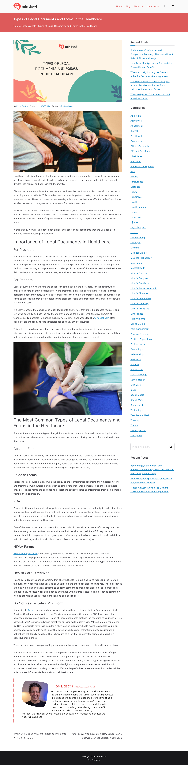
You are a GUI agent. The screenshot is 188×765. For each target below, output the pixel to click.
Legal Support (138, 227)
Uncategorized (138, 430)
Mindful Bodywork (140, 278)
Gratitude (135, 186)
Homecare (135, 217)
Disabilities (136, 156)
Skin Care (135, 384)
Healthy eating (138, 207)
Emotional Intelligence (142, 166)
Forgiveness (136, 181)
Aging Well (136, 120)
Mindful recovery (139, 303)
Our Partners (94, 760)
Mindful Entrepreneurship (143, 288)
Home (119, 6)
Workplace (136, 435)
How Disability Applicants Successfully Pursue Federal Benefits (151, 65)
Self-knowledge (138, 374)
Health (133, 202)
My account (153, 6)
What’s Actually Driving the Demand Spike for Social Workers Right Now (149, 74)
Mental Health (137, 268)
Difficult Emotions (140, 151)
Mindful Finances (139, 293)
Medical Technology (141, 257)
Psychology (136, 349)
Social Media (137, 394)
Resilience (135, 359)
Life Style (135, 242)
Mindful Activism (139, 273)
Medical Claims (138, 252)
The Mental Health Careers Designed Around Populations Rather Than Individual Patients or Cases (149, 85)
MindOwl (102, 756)
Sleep (133, 390)
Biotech (134, 131)
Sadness (134, 364)
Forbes (31, 610)
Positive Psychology (141, 339)
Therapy (134, 420)
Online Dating (137, 323)
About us (138, 6)
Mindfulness (136, 313)
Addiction (135, 115)
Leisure (134, 232)
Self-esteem (136, 369)
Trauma (134, 425)
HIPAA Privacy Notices (25, 553)
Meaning (134, 247)
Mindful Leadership (140, 298)
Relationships (137, 354)
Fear (132, 171)
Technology (136, 410)
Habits (133, 192)
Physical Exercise (139, 334)
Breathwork (136, 136)
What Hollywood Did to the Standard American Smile (150, 96)
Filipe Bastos (22, 106)
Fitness (134, 176)
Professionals (67, 106)
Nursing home (137, 318)
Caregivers (136, 141)
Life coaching (137, 237)
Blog (128, 6)
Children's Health (139, 146)
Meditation (136, 263)
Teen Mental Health (140, 415)
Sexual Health (137, 379)
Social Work (136, 400)
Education (135, 161)
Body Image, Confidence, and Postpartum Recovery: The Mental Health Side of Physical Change (152, 54)
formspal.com (101, 317)
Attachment (136, 125)
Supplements (137, 405)
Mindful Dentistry (139, 283)
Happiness (135, 196)
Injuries (134, 222)
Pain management (139, 329)
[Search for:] (152, 446)
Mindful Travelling (139, 308)
